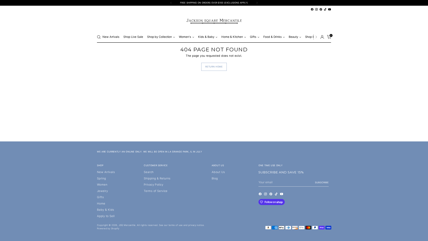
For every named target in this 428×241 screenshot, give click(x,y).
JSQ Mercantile (127, 225)
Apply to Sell (106, 216)
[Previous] (171, 3)
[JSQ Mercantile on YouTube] (329, 9)
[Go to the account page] (322, 37)
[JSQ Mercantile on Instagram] (316, 9)
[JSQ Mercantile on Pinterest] (320, 9)
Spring (101, 178)
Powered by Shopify (108, 228)
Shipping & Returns (157, 178)
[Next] (257, 3)
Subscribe (322, 182)
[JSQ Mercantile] (214, 21)
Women (102, 184)
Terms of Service (156, 191)
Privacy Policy (153, 184)
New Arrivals (106, 172)
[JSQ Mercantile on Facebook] (312, 9)
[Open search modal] (98, 37)
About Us (218, 172)
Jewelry (102, 191)
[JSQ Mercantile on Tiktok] (325, 9)
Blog (215, 178)
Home (101, 203)
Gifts (100, 197)
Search (149, 172)
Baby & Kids (105, 209)
